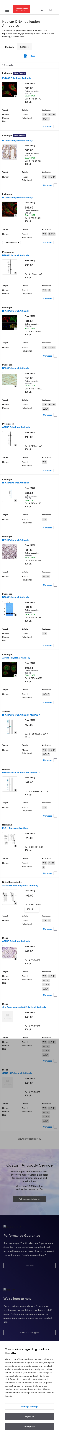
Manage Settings (29, 1406)
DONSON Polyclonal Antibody (17, 140)
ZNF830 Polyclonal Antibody (16, 78)
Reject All (29, 1416)
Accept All (29, 1426)
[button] (29, 56)
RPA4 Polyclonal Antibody (15, 255)
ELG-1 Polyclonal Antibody (15, 828)
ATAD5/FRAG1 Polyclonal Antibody (20, 885)
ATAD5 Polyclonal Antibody (16, 427)
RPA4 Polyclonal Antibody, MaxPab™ (21, 714)
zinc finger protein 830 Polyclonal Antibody (24, 1007)
